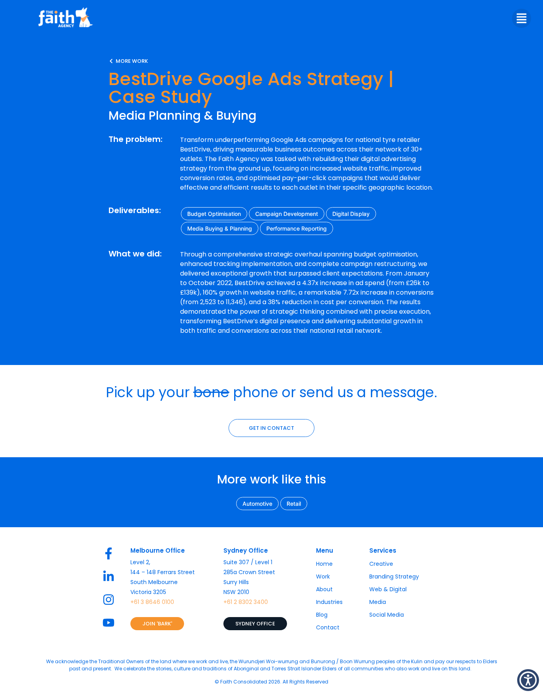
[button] (528, 680)
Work (323, 576)
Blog (322, 615)
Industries (329, 602)
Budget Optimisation (214, 213)
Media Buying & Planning (219, 228)
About (324, 589)
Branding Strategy (394, 576)
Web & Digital (388, 589)
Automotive (257, 503)
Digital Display (351, 213)
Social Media (386, 615)
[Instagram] (108, 600)
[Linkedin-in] (108, 576)
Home (324, 564)
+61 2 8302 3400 (245, 602)
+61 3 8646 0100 (152, 602)
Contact (327, 627)
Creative (381, 564)
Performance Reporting (296, 228)
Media (377, 602)
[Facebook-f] (108, 553)
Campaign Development (286, 213)
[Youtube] (108, 623)
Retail (294, 503)
